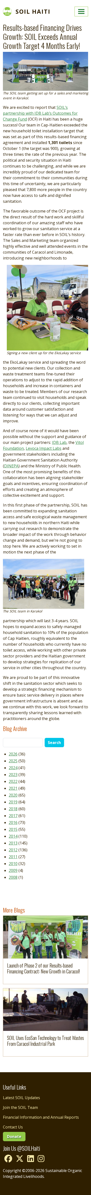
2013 (13, 843)
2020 (13, 795)
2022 (13, 781)
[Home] (9, 11)
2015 (13, 829)
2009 (13, 870)
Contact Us (13, 1127)
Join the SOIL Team (20, 1107)
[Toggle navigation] (81, 11)
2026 (13, 754)
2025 (13, 761)
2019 (13, 802)
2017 (13, 815)
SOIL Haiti (33, 11)
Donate (14, 1136)
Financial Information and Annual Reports (41, 1117)
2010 (13, 863)
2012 (13, 850)
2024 (13, 767)
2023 (13, 774)
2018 (13, 809)
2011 (13, 856)
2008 (13, 877)
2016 (13, 822)
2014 (13, 836)
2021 (13, 788)
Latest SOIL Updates (21, 1097)
